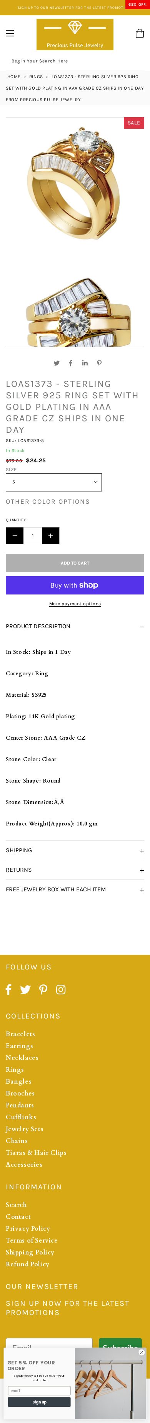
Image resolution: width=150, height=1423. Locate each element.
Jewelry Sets (24, 1129)
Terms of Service (32, 1240)
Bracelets (20, 1034)
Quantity (16, 519)
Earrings (19, 1046)
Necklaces (22, 1058)
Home (13, 76)
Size (11, 469)
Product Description (38, 626)
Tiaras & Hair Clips (36, 1153)
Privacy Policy (28, 1229)
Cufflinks (21, 1117)
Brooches (20, 1093)
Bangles (19, 1081)
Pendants (20, 1105)
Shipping (19, 850)
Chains (17, 1141)
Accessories (24, 1165)
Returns (19, 869)
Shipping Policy (30, 1252)
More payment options (75, 603)
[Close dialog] (141, 1352)
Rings (36, 76)
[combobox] (75, 62)
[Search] (135, 62)
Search (16, 1205)
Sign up (39, 1402)
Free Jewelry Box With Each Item (56, 889)
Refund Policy (28, 1264)
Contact (18, 1217)
